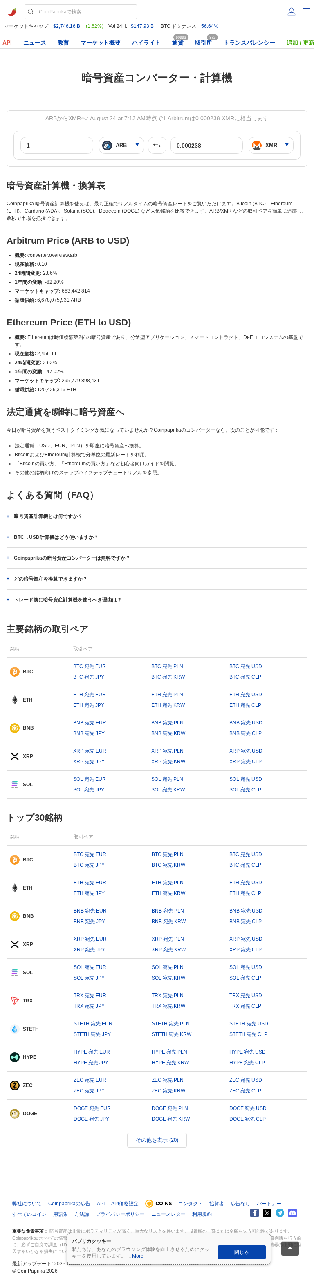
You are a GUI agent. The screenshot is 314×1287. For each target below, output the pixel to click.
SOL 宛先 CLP (245, 790)
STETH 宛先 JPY (92, 1034)
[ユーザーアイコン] (291, 11)
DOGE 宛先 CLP (247, 1119)
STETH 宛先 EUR (93, 1024)
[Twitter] (267, 1213)
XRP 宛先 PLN (167, 751)
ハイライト (146, 42)
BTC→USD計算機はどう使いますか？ (56, 537)
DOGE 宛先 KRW (171, 1119)
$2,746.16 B (66, 26)
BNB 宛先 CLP (245, 733)
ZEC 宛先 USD (245, 1080)
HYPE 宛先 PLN (169, 1052)
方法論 (81, 1214)
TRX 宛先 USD (245, 995)
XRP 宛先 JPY (89, 762)
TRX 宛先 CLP (245, 1006)
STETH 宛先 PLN (171, 1024)
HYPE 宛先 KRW (170, 1062)
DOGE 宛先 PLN (170, 1108)
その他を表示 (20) (157, 1140)
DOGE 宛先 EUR (92, 1108)
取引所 (203, 42)
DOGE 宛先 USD (248, 1108)
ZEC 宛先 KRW (168, 1091)
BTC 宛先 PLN (167, 666)
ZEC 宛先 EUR (90, 1080)
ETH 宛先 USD (245, 694)
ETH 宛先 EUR (89, 694)
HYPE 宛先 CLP (247, 1062)
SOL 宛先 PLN (167, 779)
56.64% (209, 26)
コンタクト (190, 1203)
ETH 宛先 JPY (88, 705)
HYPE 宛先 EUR (92, 1052)
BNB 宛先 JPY (89, 733)
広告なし (240, 1203)
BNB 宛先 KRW (168, 733)
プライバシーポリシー (120, 1214)
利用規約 (202, 1214)
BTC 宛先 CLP (245, 677)
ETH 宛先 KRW (168, 705)
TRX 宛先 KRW (168, 1006)
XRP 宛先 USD (245, 751)
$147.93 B (142, 26)
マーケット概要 (101, 42)
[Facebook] (254, 1213)
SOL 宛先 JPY (88, 790)
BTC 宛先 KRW (168, 677)
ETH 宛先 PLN (167, 694)
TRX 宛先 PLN (168, 995)
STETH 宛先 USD (248, 1024)
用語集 (60, 1214)
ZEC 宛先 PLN (168, 1080)
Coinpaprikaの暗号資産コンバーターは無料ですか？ (72, 558)
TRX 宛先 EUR (90, 995)
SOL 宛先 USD (245, 779)
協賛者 (216, 1203)
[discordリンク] (292, 1213)
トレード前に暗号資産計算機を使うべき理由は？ (68, 600)
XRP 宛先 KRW (168, 762)
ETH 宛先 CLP (245, 705)
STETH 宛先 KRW (171, 1034)
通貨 (178, 42)
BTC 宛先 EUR (89, 666)
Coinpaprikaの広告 (69, 1203)
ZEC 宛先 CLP (245, 1091)
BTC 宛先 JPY (88, 677)
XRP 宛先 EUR (89, 751)
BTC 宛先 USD (245, 666)
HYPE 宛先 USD (247, 1052)
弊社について (27, 1203)
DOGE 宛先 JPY (91, 1119)
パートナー (269, 1203)
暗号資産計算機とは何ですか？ (48, 516)
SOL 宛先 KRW (168, 790)
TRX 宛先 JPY (89, 1006)
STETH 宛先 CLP (248, 1034)
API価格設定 (125, 1203)
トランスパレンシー (249, 42)
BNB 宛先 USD (245, 723)
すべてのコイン (29, 1214)
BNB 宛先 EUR (89, 723)
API (7, 42)
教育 (63, 42)
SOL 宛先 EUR (89, 779)
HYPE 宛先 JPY (91, 1062)
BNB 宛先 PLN (167, 723)
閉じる (241, 1252)
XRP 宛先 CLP (245, 762)
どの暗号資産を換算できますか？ (50, 579)
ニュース (34, 42)
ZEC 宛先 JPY (89, 1091)
